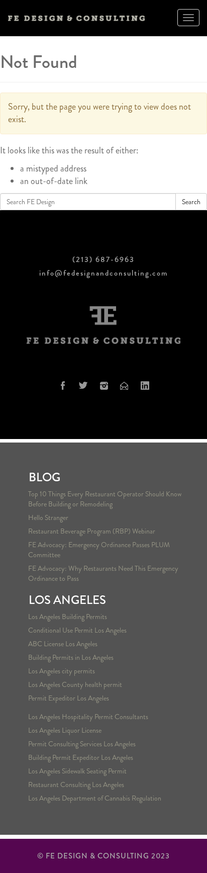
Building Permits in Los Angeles (71, 657)
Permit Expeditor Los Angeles (68, 698)
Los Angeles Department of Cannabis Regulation (94, 798)
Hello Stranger (48, 517)
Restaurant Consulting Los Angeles (76, 784)
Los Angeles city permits (61, 671)
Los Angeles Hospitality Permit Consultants (88, 717)
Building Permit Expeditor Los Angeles (80, 757)
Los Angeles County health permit (75, 684)
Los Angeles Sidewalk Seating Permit (77, 771)
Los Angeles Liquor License (64, 730)
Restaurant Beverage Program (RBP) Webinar (91, 531)
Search (191, 202)
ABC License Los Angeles (62, 644)
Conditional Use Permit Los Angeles (77, 630)
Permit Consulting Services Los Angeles (82, 744)
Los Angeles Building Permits (67, 617)
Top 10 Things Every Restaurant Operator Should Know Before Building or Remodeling (104, 499)
